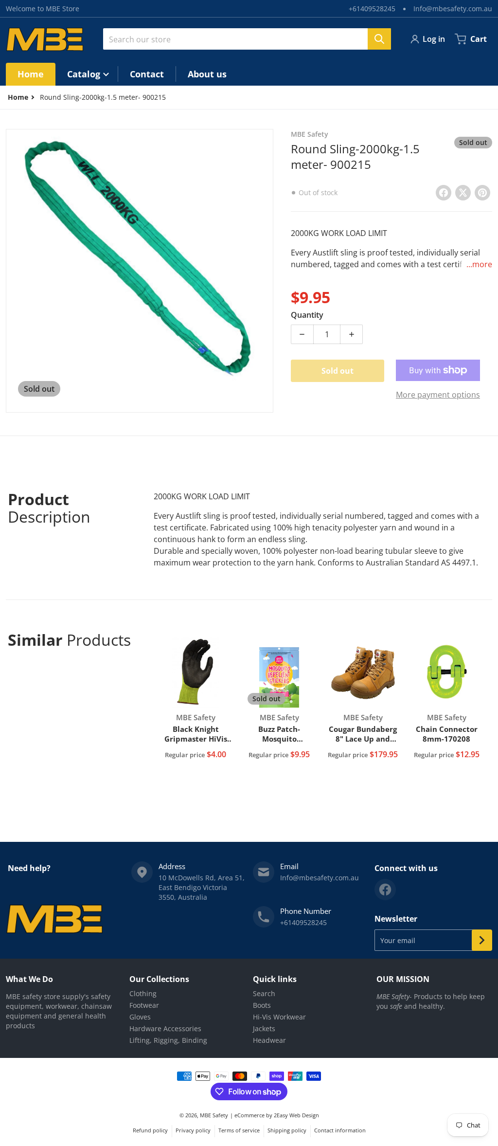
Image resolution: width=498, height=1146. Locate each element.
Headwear (269, 1040)
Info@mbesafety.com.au (452, 8)
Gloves (140, 1016)
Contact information (340, 1130)
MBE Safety (214, 1115)
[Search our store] (379, 39)
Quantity (307, 314)
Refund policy (150, 1130)
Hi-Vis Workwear (279, 1016)
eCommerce (249, 1115)
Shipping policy (286, 1130)
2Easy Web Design (296, 1115)
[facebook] (385, 889)
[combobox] (247, 39)
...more (479, 264)
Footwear (144, 1005)
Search (264, 993)
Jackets (264, 1028)
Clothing (143, 993)
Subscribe (482, 940)
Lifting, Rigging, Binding (168, 1040)
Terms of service (239, 1130)
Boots (262, 1005)
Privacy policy (193, 1130)
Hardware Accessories (165, 1028)
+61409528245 (372, 8)
